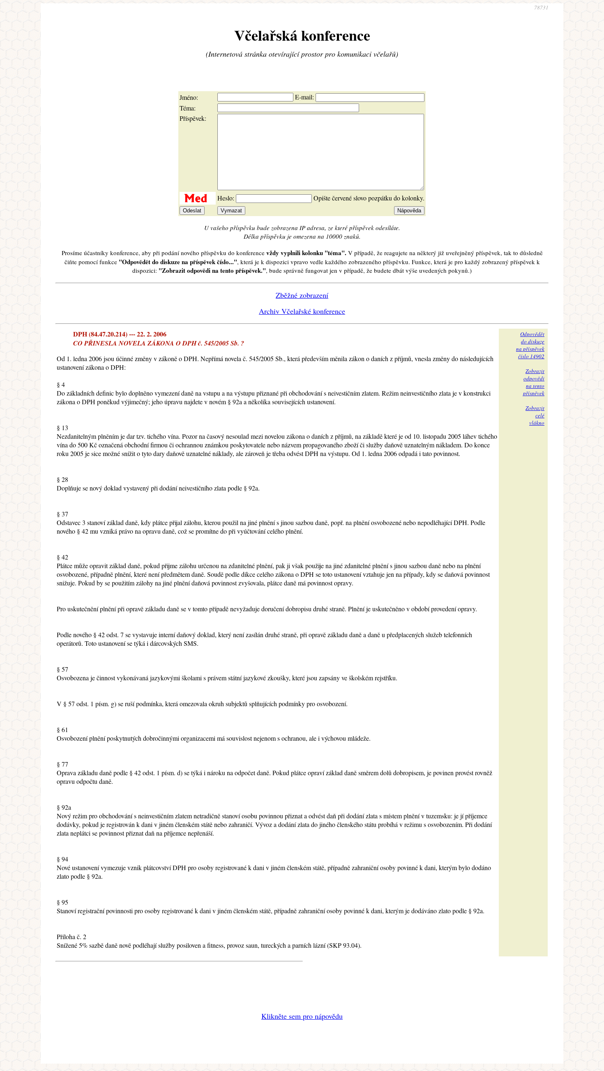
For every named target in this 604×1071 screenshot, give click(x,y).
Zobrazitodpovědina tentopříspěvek (533, 382)
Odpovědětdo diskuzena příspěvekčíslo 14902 (530, 345)
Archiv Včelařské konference (302, 311)
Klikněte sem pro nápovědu (302, 1016)
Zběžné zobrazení (302, 295)
